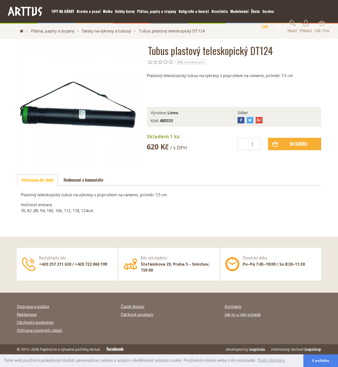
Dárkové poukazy (137, 314)
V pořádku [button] (320, 361)
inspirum (257, 349)
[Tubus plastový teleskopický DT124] (78, 105)
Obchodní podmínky (35, 322)
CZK (265, 26)
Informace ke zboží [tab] (37, 180)
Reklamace (27, 314)
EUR (277, 26)
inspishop (312, 349)
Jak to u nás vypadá (243, 314)
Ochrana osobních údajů (39, 330)
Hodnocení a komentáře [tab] (83, 180)
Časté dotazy (133, 306)
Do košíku (298, 144)
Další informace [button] (271, 360)
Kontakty (233, 306)
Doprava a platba (33, 306)
